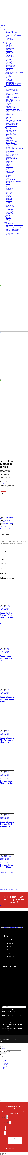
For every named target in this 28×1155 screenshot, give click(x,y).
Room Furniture (10, 232)
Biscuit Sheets (9, 68)
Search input (3, 1051)
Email (3, 1133)
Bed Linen (8, 218)
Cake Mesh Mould (10, 69)
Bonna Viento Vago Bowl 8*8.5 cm (6, 658)
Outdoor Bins (9, 147)
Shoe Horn (9, 198)
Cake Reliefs (9, 70)
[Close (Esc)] (0, 1100)
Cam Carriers (9, 39)
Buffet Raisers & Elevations (13, 100)
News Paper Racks (11, 116)
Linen (4, 216)
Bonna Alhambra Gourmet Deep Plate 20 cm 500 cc (7, 782)
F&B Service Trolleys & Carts (13, 85)
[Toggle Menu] (0, 27)
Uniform (5, 222)
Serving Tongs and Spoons (12, 109)
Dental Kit (8, 194)
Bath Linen (9, 219)
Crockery (8, 78)
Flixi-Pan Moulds (10, 66)
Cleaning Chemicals (11, 130)
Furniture (5, 226)
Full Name (4, 1117)
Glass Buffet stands (11, 102)
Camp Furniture (10, 235)
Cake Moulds (9, 52)
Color (1, 482)
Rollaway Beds (10, 151)
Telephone (8, 168)
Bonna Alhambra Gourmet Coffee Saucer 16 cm (7, 865)
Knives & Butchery (11, 34)
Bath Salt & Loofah (11, 179)
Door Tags (8, 175)
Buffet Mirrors (9, 99)
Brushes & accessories (11, 136)
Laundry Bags (9, 213)
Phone (3, 1128)
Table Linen (9, 220)
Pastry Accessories (10, 65)
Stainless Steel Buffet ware (12, 97)
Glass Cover (9, 212)
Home (4, 1060)
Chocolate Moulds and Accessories (14, 72)
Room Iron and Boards (12, 158)
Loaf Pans (8, 49)
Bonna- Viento (7, 650)
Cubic (7, 96)
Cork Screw (9, 203)
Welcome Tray (9, 167)
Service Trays (9, 80)
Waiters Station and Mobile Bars (14, 83)
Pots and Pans (9, 31)
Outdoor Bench (10, 145)
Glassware (8, 76)
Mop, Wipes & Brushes (12, 141)
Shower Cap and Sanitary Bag (13, 181)
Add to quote (3, 491)
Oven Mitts (9, 58)
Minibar (8, 164)
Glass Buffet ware (10, 103)
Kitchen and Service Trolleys (13, 41)
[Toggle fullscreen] (3, 1153)
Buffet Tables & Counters (12, 111)
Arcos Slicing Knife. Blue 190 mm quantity (7, 486)
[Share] (2, 1153)
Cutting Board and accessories (13, 35)
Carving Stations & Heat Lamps (14, 110)
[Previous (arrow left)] (0, 1154)
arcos (4, 520)
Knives (8, 520)
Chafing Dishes (10, 87)
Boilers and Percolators (12, 90)
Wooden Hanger (10, 206)
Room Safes (9, 165)
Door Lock (9, 160)
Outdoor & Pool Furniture (12, 233)
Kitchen (5, 29)
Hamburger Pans (10, 48)
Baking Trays (9, 44)
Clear (4, 484)
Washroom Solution (11, 134)
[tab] (14, 526)
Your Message (5, 1143)
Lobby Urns (9, 117)
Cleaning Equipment (11, 133)
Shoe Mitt (8, 196)
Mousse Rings (9, 59)
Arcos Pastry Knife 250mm (6, 872)
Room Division (7, 150)
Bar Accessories (10, 82)
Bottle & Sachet (10, 177)
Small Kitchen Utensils (12, 32)
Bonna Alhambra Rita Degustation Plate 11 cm (7, 740)
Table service (9, 79)
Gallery (5, 1066)
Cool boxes (9, 38)
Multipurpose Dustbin (11, 144)
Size (2, 477)
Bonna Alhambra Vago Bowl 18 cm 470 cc (7, 699)
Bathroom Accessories (11, 171)
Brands (5, 1064)
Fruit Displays (9, 106)
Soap (7, 178)
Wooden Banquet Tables (12, 230)
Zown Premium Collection (12, 229)
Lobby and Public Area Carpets (14, 120)
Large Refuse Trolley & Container (14, 148)
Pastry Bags (9, 61)
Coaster (8, 191)
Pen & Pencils (9, 188)
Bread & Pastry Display (12, 93)
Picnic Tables (9, 140)
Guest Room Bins (10, 157)
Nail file (8, 215)
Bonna (1, 606)
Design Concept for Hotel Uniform (14, 225)
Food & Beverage (7, 73)
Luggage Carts (9, 114)
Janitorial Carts (10, 128)
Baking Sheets (9, 45)
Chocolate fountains (11, 107)
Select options (9, 605)
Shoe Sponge (9, 209)
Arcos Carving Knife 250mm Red (8, 889)
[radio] (8, 477)
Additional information (5, 528)
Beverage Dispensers (11, 89)
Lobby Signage (10, 119)
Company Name (5, 1122)
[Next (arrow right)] (2, 1154)
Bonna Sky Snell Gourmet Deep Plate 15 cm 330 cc (6, 616)
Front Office (6, 113)
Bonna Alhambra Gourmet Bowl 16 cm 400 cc (7, 824)
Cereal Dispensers (10, 92)
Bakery (5, 42)
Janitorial (5, 127)
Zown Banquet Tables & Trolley (14, 227)
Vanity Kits (9, 186)
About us (5, 1063)
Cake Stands (9, 53)
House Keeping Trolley (12, 154)
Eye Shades (9, 192)
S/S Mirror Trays (10, 104)
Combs (8, 184)
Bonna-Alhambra (8, 691)
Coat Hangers (9, 172)
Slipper (8, 182)
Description (3, 526)
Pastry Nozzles (10, 56)
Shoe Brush (9, 201)
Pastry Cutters (9, 63)
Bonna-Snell (7, 606)
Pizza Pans (9, 51)
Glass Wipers (9, 137)
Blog (4, 1067)
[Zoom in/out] (5, 1153)
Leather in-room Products (12, 162)
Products (5, 1061)
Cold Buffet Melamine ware (13, 94)
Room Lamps (9, 169)
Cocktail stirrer (9, 195)
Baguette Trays (10, 46)
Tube (7, 185)
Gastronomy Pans (10, 36)
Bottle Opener (9, 199)
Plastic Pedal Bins (10, 138)
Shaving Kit (9, 202)
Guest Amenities (7, 174)
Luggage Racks (10, 161)
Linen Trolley (9, 155)
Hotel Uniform (9, 223)
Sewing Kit (9, 189)
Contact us (5, 1069)
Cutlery (8, 75)
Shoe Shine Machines (11, 124)
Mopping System (10, 143)
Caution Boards (10, 131)
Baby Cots (8, 153)
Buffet (4, 86)
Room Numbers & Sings (12, 123)
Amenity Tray (9, 211)
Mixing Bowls (9, 55)
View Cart (2, 25)
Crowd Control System (12, 121)
